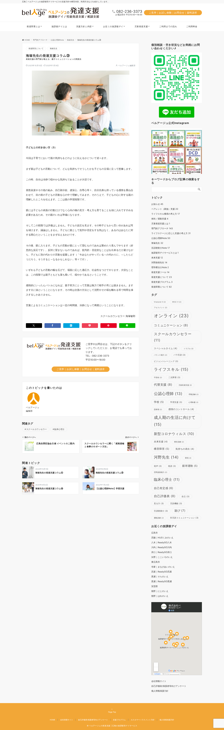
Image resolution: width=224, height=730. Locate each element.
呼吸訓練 (194, 394)
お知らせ (157, 204)
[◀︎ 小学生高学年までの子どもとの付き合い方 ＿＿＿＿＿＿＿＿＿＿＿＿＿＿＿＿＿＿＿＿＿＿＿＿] (176, 172)
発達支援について (161, 277)
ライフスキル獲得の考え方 (165, 213)
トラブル (188, 349)
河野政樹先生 (159, 262)
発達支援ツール (160, 272)
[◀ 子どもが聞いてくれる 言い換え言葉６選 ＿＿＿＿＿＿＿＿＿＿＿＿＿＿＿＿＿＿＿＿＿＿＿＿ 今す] (193, 138)
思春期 (158, 409)
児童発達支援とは (160, 223)
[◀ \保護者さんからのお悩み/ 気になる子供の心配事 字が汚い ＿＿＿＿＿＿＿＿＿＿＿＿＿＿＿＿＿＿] (159, 155)
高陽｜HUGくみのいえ (162, 537)
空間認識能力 (160, 472)
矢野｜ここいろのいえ (162, 557)
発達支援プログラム (161, 282)
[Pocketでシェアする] (90, 325)
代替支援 (163, 384)
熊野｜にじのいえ (159, 591)
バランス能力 (160, 355)
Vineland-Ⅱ (160, 302)
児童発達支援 (185, 385)
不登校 (158, 378)
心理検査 (193, 402)
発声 (158, 466)
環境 (188, 458)
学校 (159, 401)
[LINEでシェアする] (127, 325)
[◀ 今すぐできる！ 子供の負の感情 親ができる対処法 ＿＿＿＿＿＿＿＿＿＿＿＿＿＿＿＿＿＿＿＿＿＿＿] (159, 172)
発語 (172, 466)
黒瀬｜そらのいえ (159, 576)
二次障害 (174, 377)
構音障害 (161, 448)
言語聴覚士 (161, 511)
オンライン (171, 315)
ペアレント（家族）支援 (164, 209)
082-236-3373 (129, 11)
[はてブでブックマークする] (71, 325)
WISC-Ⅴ (176, 302)
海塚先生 (53, 48)
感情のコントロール (181, 409)
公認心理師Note (160, 238)
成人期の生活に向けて (175, 421)
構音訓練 (179, 442)
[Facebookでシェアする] (52, 325)
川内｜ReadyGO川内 (161, 547)
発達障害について (35, 48)
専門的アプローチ (162, 228)
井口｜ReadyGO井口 (161, 552)
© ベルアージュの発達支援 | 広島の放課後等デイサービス (112, 726)
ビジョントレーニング (166, 361)
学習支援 (176, 402)
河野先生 (166, 457)
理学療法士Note (160, 267)
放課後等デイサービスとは (165, 252)
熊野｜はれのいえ (159, 596)
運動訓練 (159, 518)
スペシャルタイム (165, 348)
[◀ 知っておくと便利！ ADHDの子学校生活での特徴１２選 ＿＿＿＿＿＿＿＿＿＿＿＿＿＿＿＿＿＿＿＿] (193, 172)
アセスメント (160, 308)
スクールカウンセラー (36, 429)
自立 (185, 496)
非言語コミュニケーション (184, 517)
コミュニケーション (171, 325)
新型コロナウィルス (174, 434)
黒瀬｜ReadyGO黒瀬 (161, 581)
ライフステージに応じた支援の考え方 (171, 233)
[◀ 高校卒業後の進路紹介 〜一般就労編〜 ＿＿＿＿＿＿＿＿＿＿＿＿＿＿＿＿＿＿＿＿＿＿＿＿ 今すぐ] (159, 138)
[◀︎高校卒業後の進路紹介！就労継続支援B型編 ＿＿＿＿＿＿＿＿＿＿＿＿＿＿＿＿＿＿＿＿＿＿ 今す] (176, 155)
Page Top (112, 712)
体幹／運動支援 (159, 218)
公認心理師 (168, 393)
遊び (179, 510)
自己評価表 (164, 496)
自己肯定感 (163, 488)
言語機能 (176, 503)
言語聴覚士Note (160, 248)
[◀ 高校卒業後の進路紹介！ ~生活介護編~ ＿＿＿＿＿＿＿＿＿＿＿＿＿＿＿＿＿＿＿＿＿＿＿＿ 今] (176, 138)
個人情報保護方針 (167, 720)
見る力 (159, 503)
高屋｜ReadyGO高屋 (161, 571)
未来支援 (157, 257)
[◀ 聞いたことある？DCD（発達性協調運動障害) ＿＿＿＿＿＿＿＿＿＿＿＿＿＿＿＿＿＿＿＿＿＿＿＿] (193, 155)
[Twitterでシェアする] (34, 325)
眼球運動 (189, 465)
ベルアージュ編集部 (126, 65)
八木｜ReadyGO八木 (161, 542)
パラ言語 (179, 355)
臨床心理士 (59, 429)
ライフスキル (171, 369)
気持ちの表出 (185, 448)
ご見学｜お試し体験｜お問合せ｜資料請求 (173, 12)
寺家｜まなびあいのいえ (163, 566)
